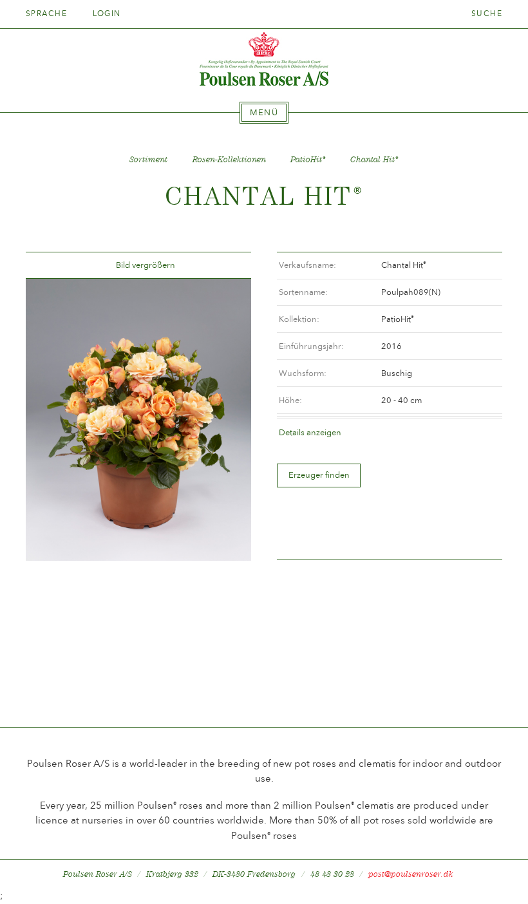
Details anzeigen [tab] (310, 432)
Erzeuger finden (319, 475)
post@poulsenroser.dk (410, 874)
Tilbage (51, 265)
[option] (138, 420)
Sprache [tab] (48, 13)
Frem (226, 265)
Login (107, 13)
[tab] (264, 113)
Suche (486, 13)
